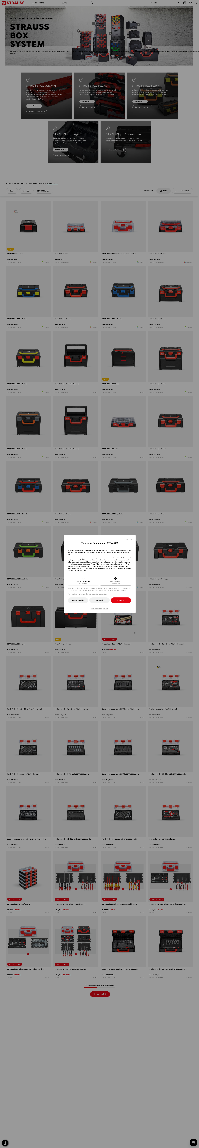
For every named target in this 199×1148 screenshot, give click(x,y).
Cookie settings (107, 588)
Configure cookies (78, 600)
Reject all (99, 600)
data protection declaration (97, 594)
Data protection (96, 609)
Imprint (105, 609)
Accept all (120, 600)
